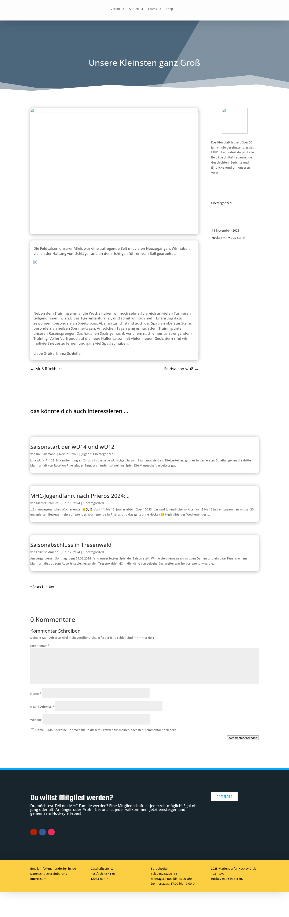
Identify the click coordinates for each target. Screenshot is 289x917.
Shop (169, 9)
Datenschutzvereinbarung (48, 874)
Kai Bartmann (46, 454)
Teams (152, 9)
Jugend (86, 454)
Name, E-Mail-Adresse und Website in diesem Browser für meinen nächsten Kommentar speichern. (106, 730)
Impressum (38, 879)
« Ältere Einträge (42, 586)
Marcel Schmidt (47, 503)
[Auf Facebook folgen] (194, 9)
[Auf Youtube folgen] (214, 9)
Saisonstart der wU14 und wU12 (72, 446)
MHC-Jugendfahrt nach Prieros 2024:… (80, 495)
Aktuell (134, 9)
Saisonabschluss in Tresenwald (70, 545)
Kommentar (40, 646)
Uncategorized (221, 203)
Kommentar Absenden (242, 738)
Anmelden (224, 796)
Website (36, 720)
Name (35, 694)
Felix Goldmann (47, 552)
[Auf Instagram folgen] (204, 9)
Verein (115, 9)
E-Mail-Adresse (42, 707)
